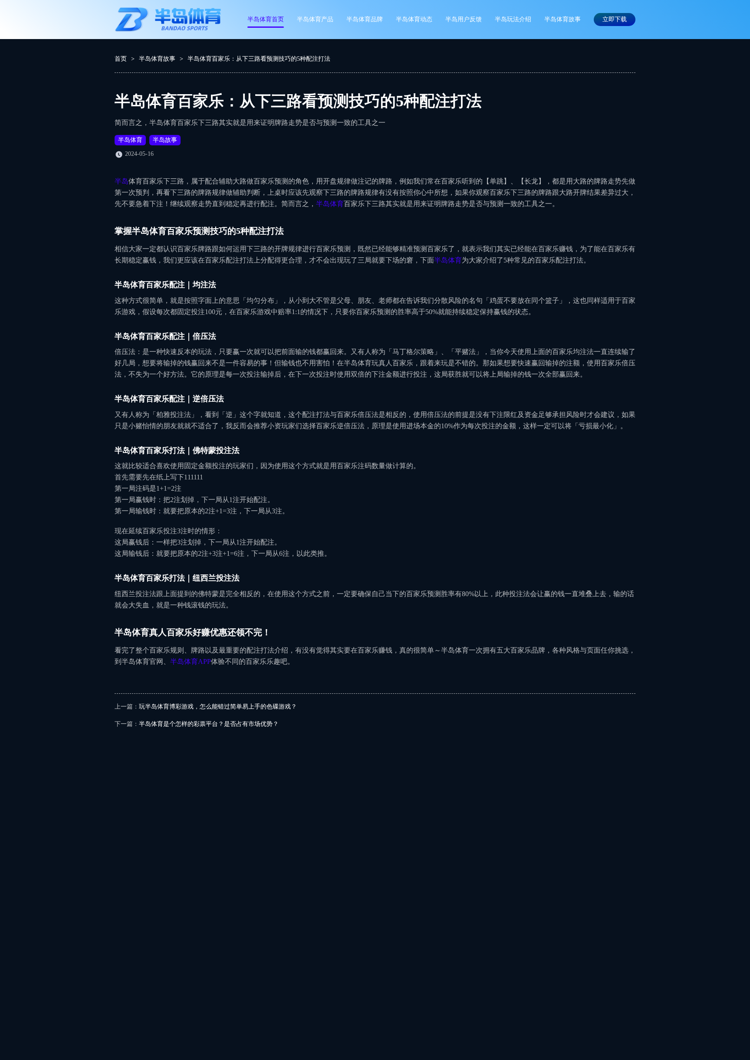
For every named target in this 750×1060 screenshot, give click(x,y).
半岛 (121, 181)
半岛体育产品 (315, 19)
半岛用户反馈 (463, 19)
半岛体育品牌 (364, 19)
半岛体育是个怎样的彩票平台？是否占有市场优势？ (209, 724)
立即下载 (614, 19)
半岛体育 (130, 140)
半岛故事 (165, 140)
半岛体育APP (190, 661)
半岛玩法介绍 (513, 19)
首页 (121, 59)
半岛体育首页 (265, 19)
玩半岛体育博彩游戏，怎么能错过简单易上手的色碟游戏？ (218, 706)
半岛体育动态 (414, 19)
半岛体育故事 (562, 19)
